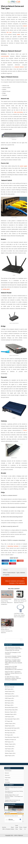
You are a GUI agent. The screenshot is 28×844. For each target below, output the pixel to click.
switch (18, 34)
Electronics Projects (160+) (11, 712)
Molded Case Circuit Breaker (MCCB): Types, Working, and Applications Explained (20, 601)
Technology (7, 782)
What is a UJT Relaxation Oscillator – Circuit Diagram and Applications (14, 796)
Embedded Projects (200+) (10, 714)
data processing (18, 112)
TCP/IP (25, 430)
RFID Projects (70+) (9, 741)
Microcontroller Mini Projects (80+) (12, 728)
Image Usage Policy (16, 827)
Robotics (7, 779)
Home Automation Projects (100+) (12, 719)
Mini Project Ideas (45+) (10, 732)
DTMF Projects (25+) (9, 698)
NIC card (9, 32)
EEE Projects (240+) (9, 702)
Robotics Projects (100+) (10, 744)
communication (5, 56)
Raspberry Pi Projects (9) (10, 739)
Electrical (7, 773)
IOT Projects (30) (8, 721)
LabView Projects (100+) (10, 723)
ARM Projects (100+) (9, 693)
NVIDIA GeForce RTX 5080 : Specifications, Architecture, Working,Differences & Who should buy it (13, 668)
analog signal (6, 289)
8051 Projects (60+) (9, 689)
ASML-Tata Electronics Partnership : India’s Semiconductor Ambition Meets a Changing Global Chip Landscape (13, 649)
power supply (23, 166)
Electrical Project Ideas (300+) (11, 709)
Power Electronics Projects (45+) (12, 737)
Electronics (7, 775)
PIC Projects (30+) (9, 735)
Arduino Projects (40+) (10, 691)
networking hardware (13, 546)
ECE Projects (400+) (9, 700)
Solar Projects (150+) (9, 748)
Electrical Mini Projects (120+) (11, 707)
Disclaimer (8, 829)
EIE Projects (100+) (9, 705)
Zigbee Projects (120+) (10, 755)
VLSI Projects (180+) (9, 751)
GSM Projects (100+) (9, 716)
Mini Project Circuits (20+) (10, 730)
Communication (8, 770)
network (25, 26)
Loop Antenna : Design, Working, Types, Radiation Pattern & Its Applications (19, 615)
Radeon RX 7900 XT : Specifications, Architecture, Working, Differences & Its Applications (13, 673)
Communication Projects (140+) (11, 696)
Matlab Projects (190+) (10, 725)
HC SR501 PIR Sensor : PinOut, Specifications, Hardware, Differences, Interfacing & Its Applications (13, 678)
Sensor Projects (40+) (9, 746)
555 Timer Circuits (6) (9, 686)
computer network (19, 67)
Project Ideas (7, 777)
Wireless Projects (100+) (10, 753)
